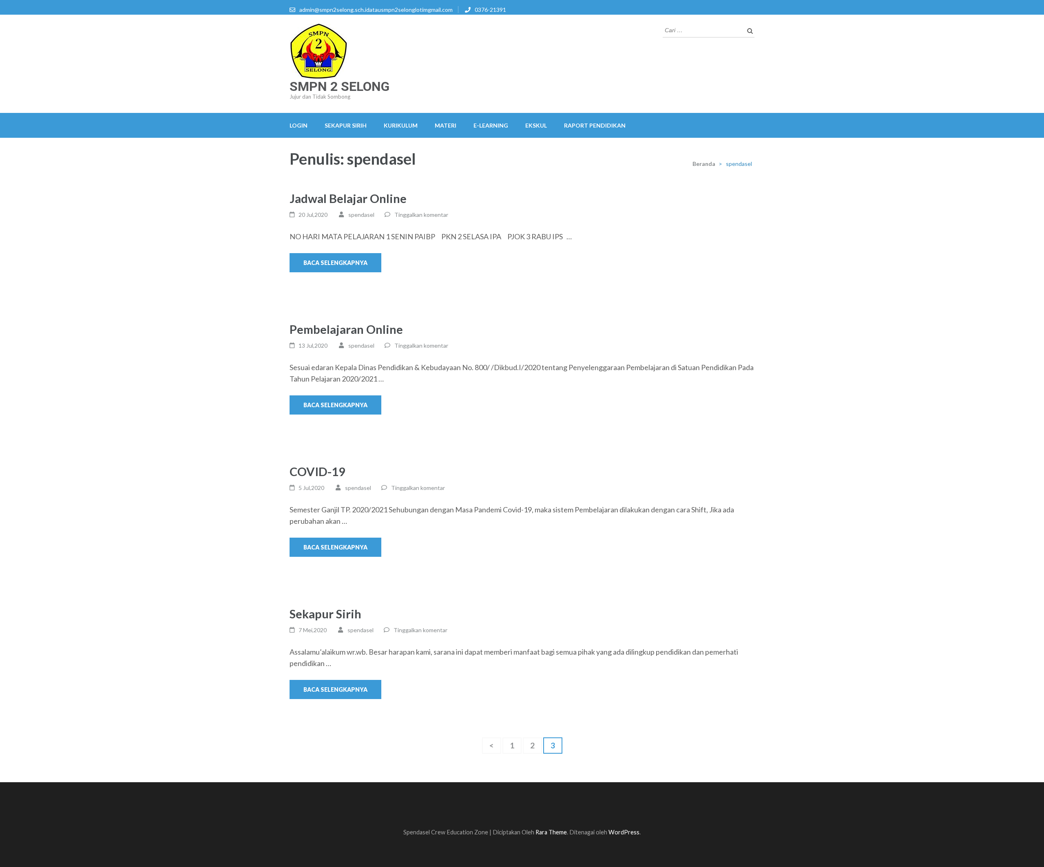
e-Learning (490, 125)
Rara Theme (551, 832)
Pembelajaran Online (346, 329)
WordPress (623, 832)
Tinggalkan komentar (421, 214)
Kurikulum (401, 125)
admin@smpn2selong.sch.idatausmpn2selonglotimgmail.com (376, 9)
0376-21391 (490, 9)
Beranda (703, 163)
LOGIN (298, 125)
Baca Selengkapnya (335, 262)
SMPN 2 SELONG (339, 86)
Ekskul (536, 125)
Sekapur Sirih (346, 125)
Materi (445, 125)
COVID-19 (317, 471)
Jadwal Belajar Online (348, 198)
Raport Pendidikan (595, 125)
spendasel (361, 214)
